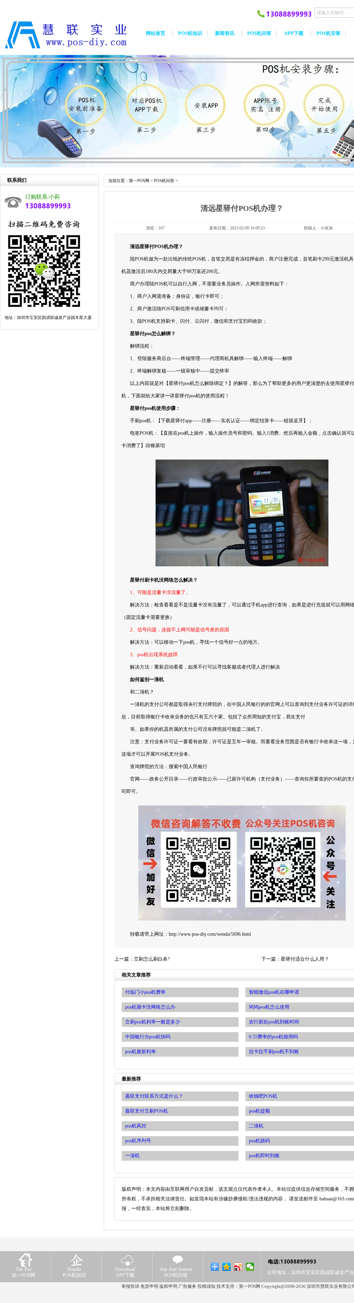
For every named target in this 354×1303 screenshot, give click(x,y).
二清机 (256, 1126)
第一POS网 (139, 180)
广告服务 (187, 1286)
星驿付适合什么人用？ (305, 959)
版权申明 (168, 1286)
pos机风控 (135, 1126)
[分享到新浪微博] (238, 1267)
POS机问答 (164, 180)
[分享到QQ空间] (226, 1267)
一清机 (132, 1155)
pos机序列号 (138, 1140)
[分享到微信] (250, 1267)
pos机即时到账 (264, 1155)
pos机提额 (259, 1111)
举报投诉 (130, 1286)
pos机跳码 (259, 1140)
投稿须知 (206, 1286)
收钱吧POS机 (263, 1096)
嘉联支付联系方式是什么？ (154, 1096)
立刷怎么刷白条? (152, 959)
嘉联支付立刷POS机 (146, 1111)
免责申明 (149, 1286)
